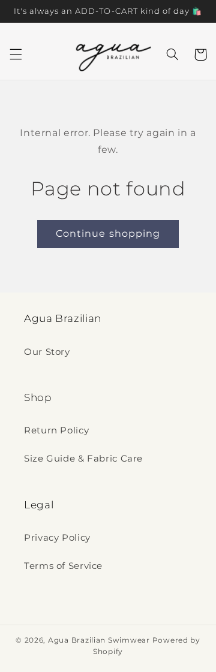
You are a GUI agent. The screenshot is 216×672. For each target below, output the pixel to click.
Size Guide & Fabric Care (83, 458)
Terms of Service (63, 565)
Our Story (47, 351)
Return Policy (56, 430)
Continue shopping (108, 233)
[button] (15, 54)
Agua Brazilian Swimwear (99, 640)
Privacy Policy (57, 537)
